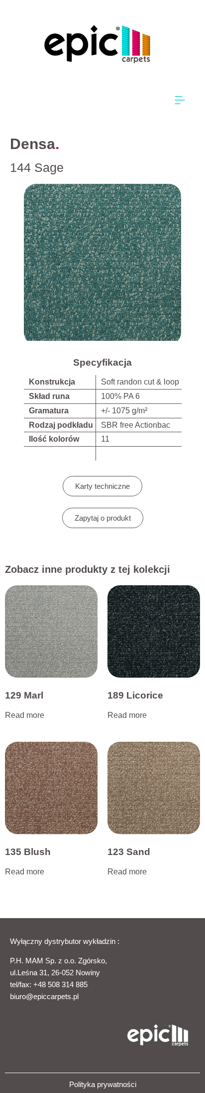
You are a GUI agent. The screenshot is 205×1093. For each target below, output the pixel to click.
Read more (24, 715)
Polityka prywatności (102, 1084)
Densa (32, 144)
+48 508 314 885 (60, 984)
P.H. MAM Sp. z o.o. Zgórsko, (58, 960)
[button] (180, 100)
